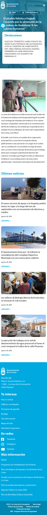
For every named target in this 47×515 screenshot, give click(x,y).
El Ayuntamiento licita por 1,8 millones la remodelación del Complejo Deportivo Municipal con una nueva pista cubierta (20, 255)
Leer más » (5, 221)
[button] (3, 26)
